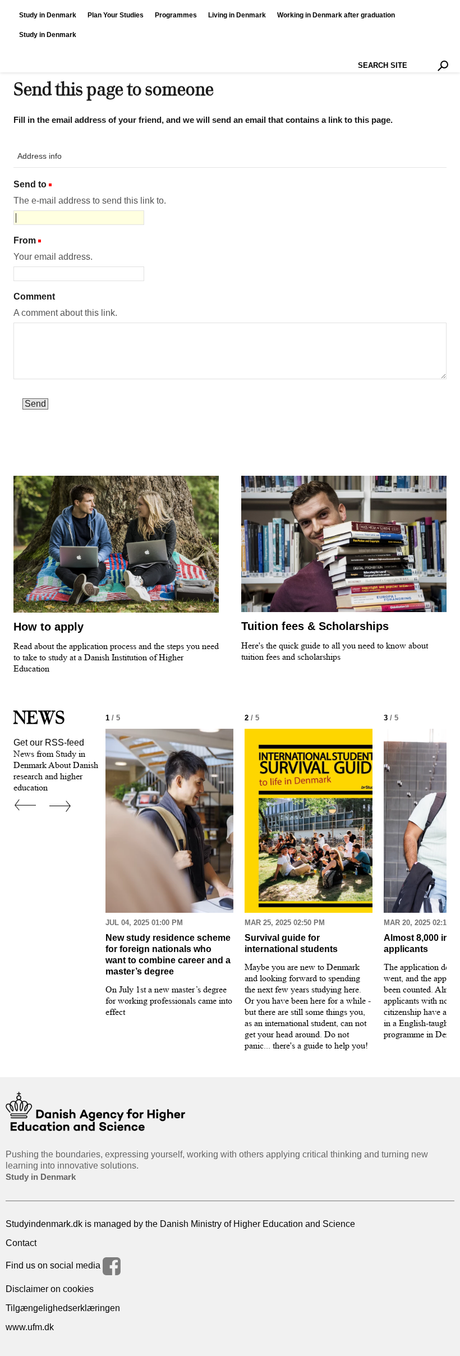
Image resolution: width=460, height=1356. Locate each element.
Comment (34, 296)
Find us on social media (54, 1265)
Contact (21, 1243)
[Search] (443, 65)
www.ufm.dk (30, 1327)
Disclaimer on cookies (50, 1289)
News (39, 717)
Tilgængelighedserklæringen (63, 1308)
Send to (30, 184)
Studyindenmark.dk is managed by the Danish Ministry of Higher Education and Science (180, 1224)
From (24, 240)
